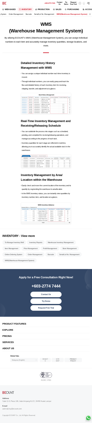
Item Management (11, 248)
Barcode (29, 14)
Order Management (16, 14)
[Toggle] (90, 14)
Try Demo (66, 3)
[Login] (84, 3)
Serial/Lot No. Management (44, 14)
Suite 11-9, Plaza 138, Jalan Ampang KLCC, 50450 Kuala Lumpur (26, 401)
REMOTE (45, 360)
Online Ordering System (13, 254)
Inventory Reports (35, 242)
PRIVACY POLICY (73, 360)
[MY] (4, 3)
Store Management (70, 248)
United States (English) (21, 319)
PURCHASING (73, 9)
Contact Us (59, 3)
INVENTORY (27, 9)
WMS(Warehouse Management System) (72, 14)
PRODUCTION (44, 9)
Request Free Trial (73, 3)
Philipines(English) (19, 352)
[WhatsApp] (88, 418)
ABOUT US (8, 348)
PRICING (7, 336)
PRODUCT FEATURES (14, 324)
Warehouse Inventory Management (61, 242)
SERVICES (8, 342)
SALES (58, 9)
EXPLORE (7, 330)
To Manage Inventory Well (14, 242)
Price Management (31, 248)
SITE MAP (57, 360)
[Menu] (89, 3)
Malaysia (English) (18, 360)
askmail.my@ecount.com (12, 409)
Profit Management (50, 248)
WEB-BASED (10, 9)
